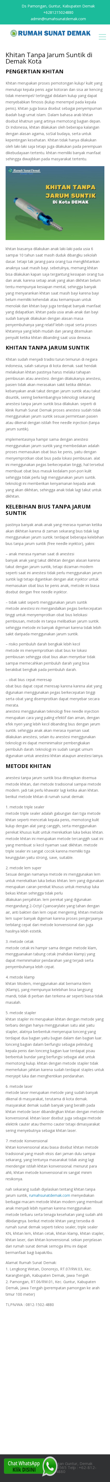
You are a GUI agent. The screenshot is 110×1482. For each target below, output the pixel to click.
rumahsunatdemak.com (49, 1195)
